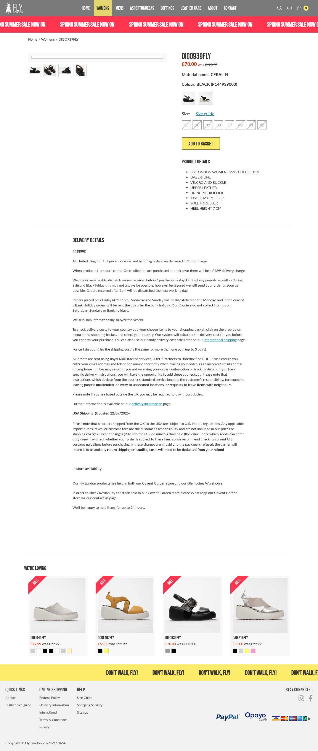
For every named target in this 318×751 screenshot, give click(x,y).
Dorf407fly (106, 637)
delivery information (147, 403)
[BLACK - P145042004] (45, 651)
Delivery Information (54, 705)
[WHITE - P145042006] (57, 651)
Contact (230, 8)
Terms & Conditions (53, 719)
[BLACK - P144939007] (173, 651)
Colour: (209, 84)
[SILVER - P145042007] (63, 651)
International (48, 712)
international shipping (220, 339)
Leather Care (191, 8)
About (212, 8)
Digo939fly (173, 637)
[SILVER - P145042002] (33, 651)
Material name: (205, 74)
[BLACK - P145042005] (51, 651)
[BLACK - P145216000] (235, 651)
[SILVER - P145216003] (241, 651)
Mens (120, 8)
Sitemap (82, 712)
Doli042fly (38, 637)
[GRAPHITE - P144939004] (167, 651)
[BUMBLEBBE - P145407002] (106, 651)
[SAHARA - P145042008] (69, 651)
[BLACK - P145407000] (100, 651)
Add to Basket (200, 144)
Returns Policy (49, 697)
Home (86, 8)
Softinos (167, 8)
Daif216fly (240, 637)
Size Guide (84, 697)
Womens (102, 8)
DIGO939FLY (68, 39)
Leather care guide (18, 705)
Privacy (44, 727)
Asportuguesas (142, 8)
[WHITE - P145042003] (39, 651)
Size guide (205, 113)
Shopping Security (90, 705)
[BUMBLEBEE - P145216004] (247, 651)
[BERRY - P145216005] (253, 651)
